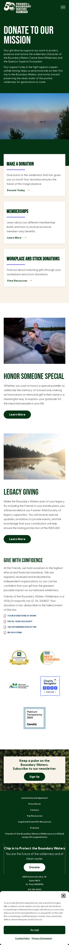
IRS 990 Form (14, 632)
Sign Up (34, 776)
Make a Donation (20, 164)
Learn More (14, 238)
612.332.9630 (34, 889)
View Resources (17, 281)
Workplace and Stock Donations (33, 259)
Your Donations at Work (21, 616)
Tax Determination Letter (21, 627)
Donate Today (16, 190)
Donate (34, 867)
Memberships (17, 211)
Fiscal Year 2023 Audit (19, 621)
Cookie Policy (22, 938)
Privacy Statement (42, 938)
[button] (63, 896)
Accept (34, 930)
